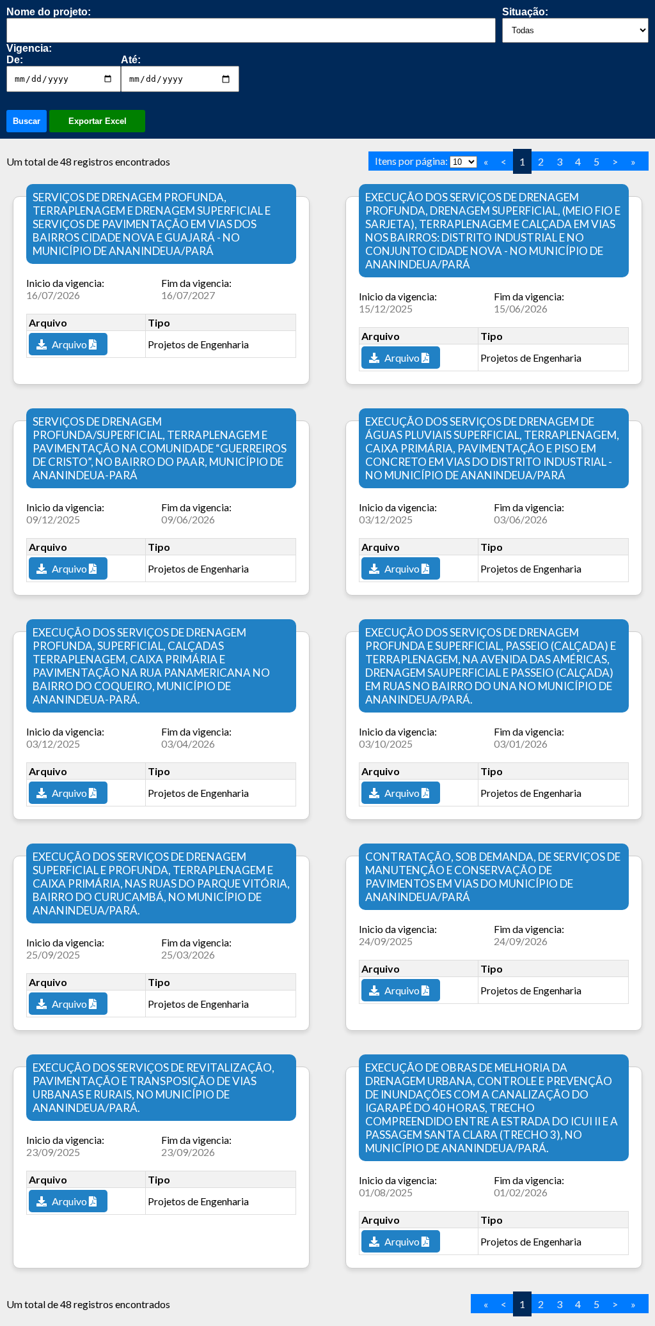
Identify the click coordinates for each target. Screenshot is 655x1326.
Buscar (26, 121)
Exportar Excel (97, 121)
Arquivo (69, 344)
